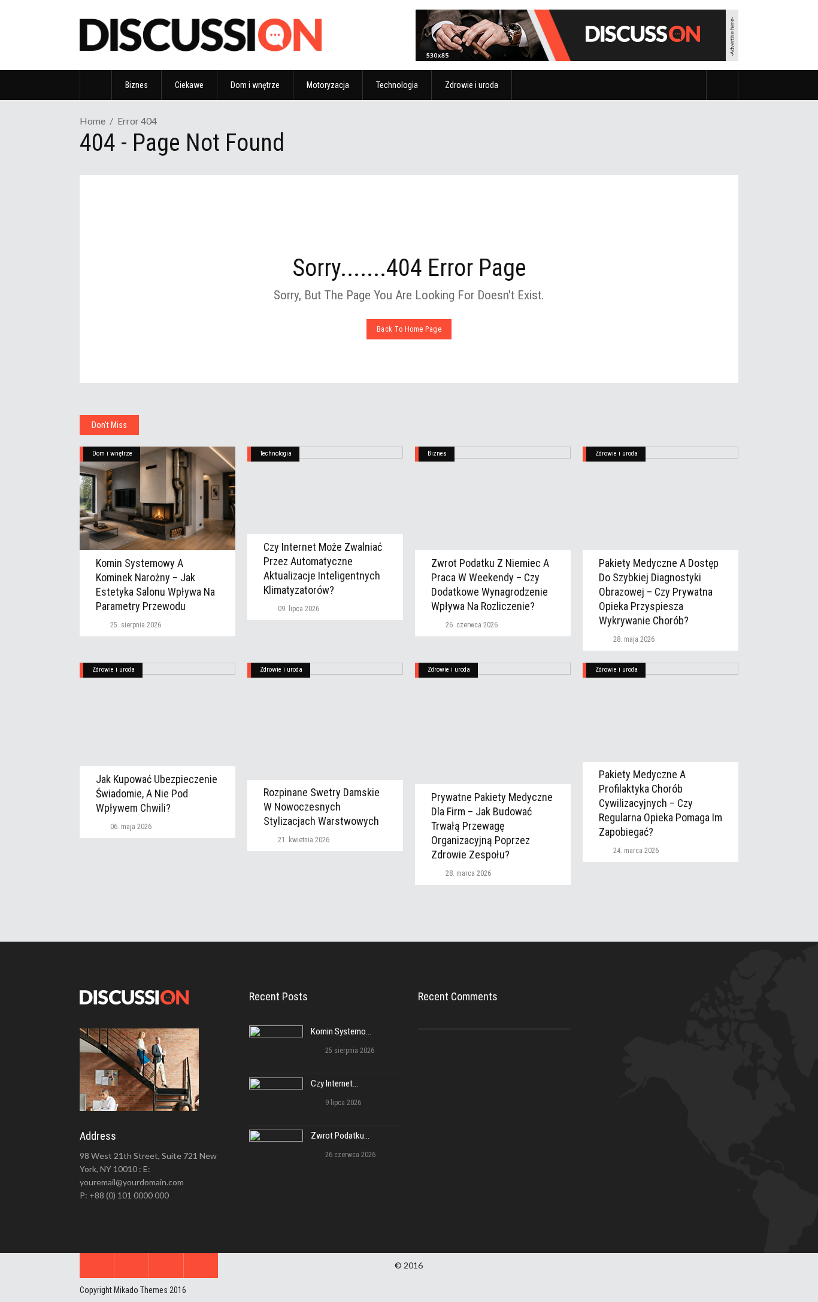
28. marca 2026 (467, 873)
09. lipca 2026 (297, 609)
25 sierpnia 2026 (348, 1050)
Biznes (437, 453)
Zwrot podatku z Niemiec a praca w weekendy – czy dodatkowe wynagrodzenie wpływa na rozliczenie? (490, 584)
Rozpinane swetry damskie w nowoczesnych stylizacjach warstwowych (321, 806)
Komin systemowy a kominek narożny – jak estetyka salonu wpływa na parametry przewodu (155, 584)
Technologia (276, 453)
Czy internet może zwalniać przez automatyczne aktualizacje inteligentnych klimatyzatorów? (322, 568)
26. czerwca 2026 (471, 625)
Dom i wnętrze (112, 453)
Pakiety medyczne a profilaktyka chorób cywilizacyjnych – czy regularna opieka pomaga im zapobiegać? (660, 803)
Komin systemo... (341, 1031)
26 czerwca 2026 (349, 1155)
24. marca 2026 (635, 850)
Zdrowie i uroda (616, 453)
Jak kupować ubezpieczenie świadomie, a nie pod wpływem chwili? (156, 793)
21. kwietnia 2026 (302, 840)
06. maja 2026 (130, 827)
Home (92, 120)
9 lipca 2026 (342, 1102)
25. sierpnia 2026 (134, 625)
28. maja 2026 (633, 639)
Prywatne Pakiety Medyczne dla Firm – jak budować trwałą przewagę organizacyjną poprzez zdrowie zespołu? (492, 826)
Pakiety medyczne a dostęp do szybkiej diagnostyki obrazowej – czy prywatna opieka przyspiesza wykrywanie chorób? (659, 592)
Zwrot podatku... (340, 1135)
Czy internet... (334, 1083)
